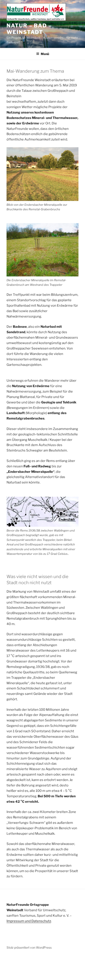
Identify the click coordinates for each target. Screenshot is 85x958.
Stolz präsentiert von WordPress (29, 947)
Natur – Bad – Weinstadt (29, 28)
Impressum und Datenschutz (29, 921)
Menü (45, 54)
